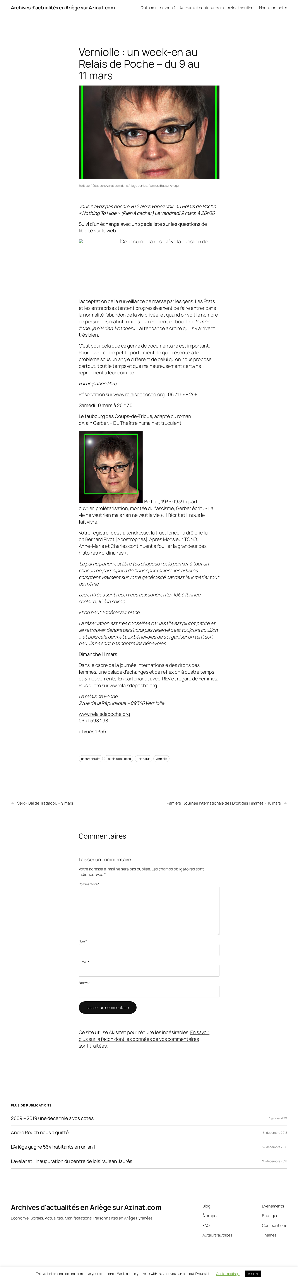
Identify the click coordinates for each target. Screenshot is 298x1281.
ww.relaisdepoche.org (133, 685)
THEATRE (143, 759)
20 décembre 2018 (274, 1161)
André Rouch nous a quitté (40, 1132)
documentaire (91, 759)
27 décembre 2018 (274, 1147)
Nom (83, 941)
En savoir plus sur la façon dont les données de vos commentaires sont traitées (144, 1039)
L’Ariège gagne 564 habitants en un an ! (53, 1147)
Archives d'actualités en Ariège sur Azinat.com (63, 7)
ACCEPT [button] (253, 1274)
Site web (84, 983)
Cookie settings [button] (228, 1273)
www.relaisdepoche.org (139, 394)
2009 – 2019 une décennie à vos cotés (52, 1118)
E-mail (84, 962)
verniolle (161, 759)
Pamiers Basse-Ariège (164, 185)
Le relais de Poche (118, 759)
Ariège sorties (137, 185)
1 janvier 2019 (278, 1118)
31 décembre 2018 (275, 1132)
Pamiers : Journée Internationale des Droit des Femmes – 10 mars (224, 803)
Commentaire (89, 884)
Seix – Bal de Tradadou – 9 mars (45, 803)
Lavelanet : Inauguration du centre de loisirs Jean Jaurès (71, 1161)
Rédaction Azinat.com (105, 185)
